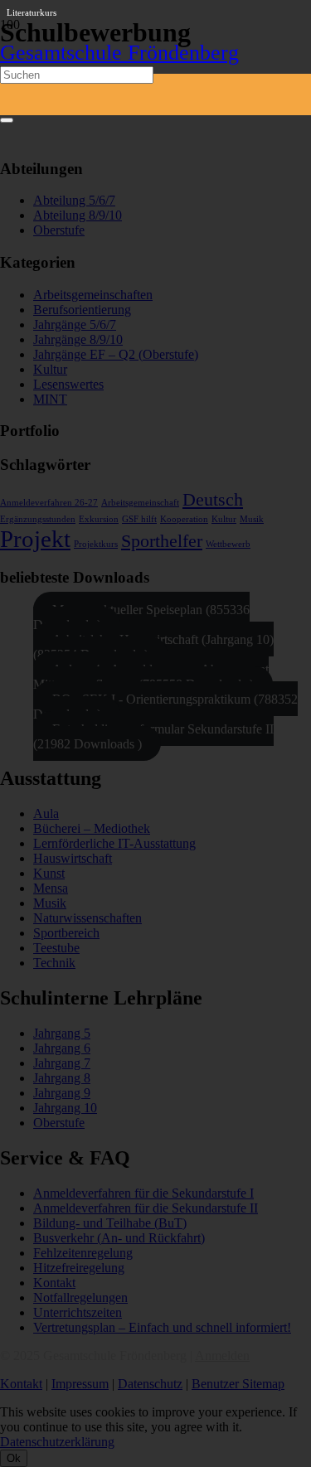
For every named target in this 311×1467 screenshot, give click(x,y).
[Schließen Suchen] (6, 120)
